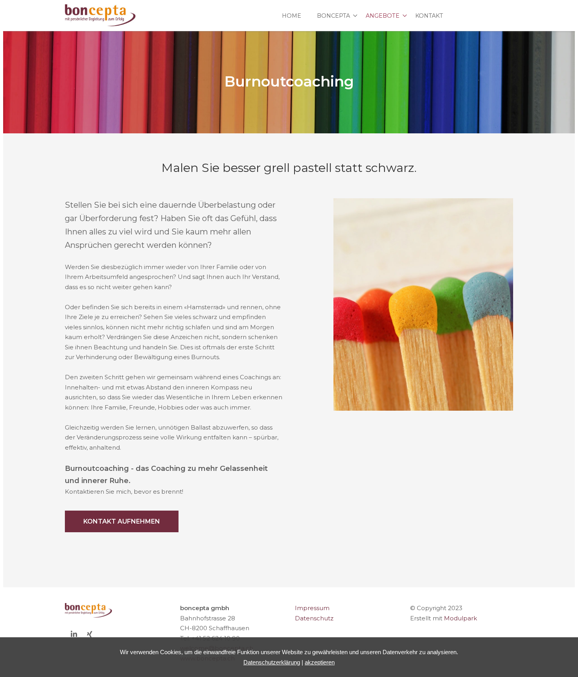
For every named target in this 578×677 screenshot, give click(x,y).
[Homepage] (100, 15)
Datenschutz (314, 618)
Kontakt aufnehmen (121, 521)
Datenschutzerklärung (271, 662)
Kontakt (429, 15)
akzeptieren (320, 662)
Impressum (312, 608)
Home (291, 15)
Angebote (382, 15)
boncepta (333, 15)
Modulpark (460, 618)
